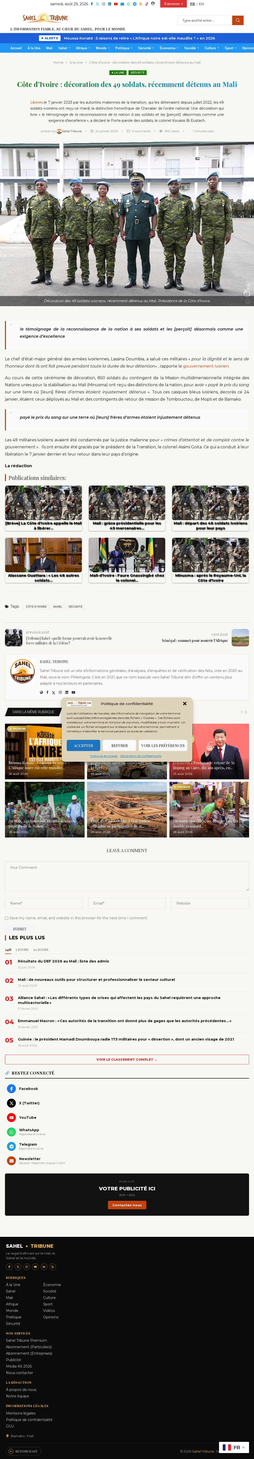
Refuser (119, 745)
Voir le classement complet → (126, 1059)
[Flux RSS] (52, 1266)
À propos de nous (21, 1389)
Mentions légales (20, 1413)
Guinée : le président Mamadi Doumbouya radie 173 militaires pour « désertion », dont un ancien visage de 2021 (126, 1039)
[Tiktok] (147, 4)
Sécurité (144, 48)
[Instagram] (103, 4)
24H (8, 949)
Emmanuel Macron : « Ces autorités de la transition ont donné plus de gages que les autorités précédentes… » (124, 1021)
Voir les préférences (163, 745)
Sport (229, 48)
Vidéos (49, 1310)
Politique (122, 48)
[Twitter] (97, 4)
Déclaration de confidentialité (140, 756)
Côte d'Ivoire (36, 606)
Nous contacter (19, 1373)
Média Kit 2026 (19, 1366)
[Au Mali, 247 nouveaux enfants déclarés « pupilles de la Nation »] (45, 809)
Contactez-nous (127, 1205)
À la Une (34, 48)
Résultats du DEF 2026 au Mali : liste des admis (63, 961)
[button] (184, 703)
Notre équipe (17, 1396)
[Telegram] (135, 4)
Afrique (81, 48)
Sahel (62, 48)
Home (58, 62)
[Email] (122, 4)
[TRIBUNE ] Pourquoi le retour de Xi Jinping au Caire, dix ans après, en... (203, 765)
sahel (57, 606)
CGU (10, 1426)
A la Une (76, 62)
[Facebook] (92, 4)
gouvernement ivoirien (206, 366)
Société (190, 48)
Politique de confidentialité (29, 1419)
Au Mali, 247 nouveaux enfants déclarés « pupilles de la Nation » (43, 823)
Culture (210, 48)
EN (201, 4)
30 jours (41, 949)
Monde (101, 48)
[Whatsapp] (128, 4)
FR (192, 4)
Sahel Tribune (72, 131)
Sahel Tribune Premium (26, 1340)
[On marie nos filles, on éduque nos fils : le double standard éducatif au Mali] (209, 809)
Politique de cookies (104, 756)
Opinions (50, 1317)
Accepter (83, 745)
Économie (167, 48)
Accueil (16, 48)
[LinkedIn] (44, 1266)
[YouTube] (35, 1266)
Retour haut (26, 1451)
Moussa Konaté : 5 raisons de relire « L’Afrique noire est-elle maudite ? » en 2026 (139, 38)
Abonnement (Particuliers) (29, 1347)
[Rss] (140, 4)
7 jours (22, 949)
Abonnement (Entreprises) (29, 1353)
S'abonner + (173, 4)
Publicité (13, 1360)
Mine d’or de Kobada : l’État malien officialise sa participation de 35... (120, 823)
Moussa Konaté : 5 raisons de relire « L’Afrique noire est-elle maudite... (39, 765)
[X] (18, 1266)
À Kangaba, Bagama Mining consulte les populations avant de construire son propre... (124, 762)
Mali (49, 48)
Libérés (36, 102)
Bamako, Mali (22, 1436)
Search (238, 20)
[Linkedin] (109, 4)
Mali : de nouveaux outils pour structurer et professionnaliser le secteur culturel (96, 979)
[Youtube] (116, 4)
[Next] (246, 712)
